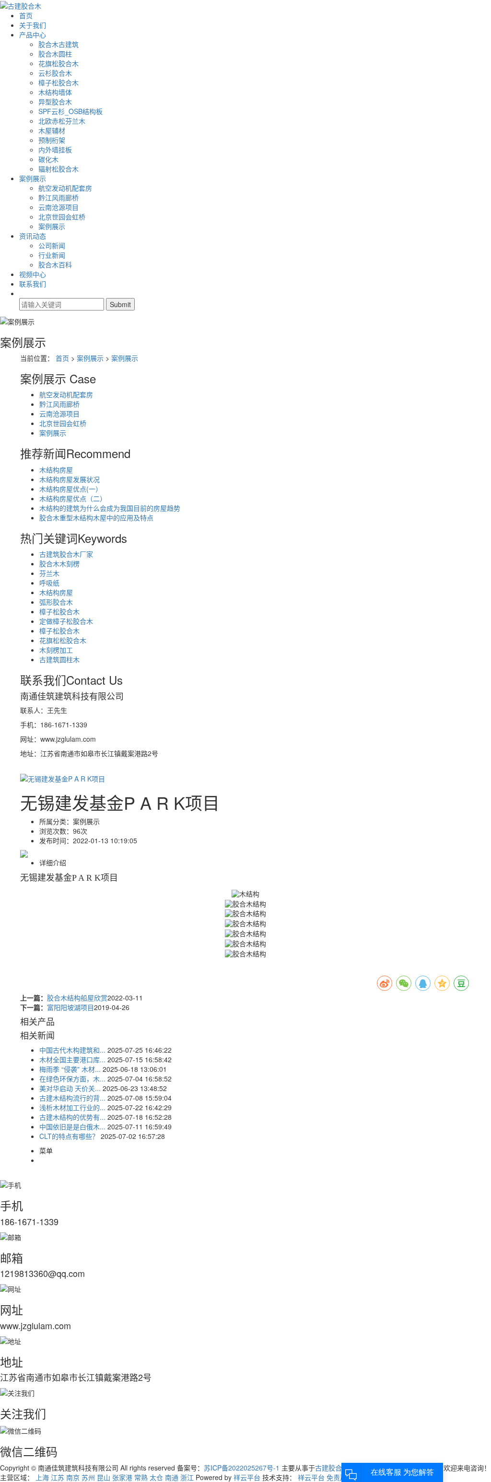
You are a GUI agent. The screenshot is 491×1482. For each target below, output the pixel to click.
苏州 (88, 1477)
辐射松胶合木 (58, 168)
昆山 (103, 1477)
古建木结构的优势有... (72, 1117)
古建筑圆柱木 (59, 659)
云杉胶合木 (55, 73)
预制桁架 (51, 140)
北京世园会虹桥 (61, 216)
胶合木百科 (55, 264)
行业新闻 (51, 255)
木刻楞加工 (56, 650)
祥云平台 (247, 1477)
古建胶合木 (332, 1467)
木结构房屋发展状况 (69, 479)
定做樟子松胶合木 (66, 621)
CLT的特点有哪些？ (69, 1136)
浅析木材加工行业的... (72, 1107)
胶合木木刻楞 (59, 563)
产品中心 (32, 34)
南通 (171, 1477)
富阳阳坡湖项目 (70, 1007)
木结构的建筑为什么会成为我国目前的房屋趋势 (109, 508)
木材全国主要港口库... (72, 1059)
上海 (42, 1477)
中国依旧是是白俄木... (72, 1126)
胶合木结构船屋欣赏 (77, 997)
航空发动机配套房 (65, 188)
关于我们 (32, 25)
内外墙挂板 (55, 149)
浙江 (187, 1477)
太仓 (156, 1477)
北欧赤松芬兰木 (61, 121)
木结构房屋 (56, 469)
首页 (26, 15)
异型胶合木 (55, 101)
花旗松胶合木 (58, 63)
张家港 (122, 1477)
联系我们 (32, 283)
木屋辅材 (51, 130)
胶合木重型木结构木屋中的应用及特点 (96, 517)
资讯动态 (32, 236)
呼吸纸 (49, 582)
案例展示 (32, 178)
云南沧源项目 (58, 207)
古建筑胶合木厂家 (66, 554)
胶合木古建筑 (58, 44)
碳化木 (48, 159)
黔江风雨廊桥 (58, 197)
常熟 (141, 1477)
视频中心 (32, 274)
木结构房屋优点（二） (72, 498)
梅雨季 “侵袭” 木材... (70, 1069)
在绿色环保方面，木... (72, 1078)
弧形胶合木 (56, 602)
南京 (73, 1477)
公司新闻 (51, 245)
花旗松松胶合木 (62, 640)
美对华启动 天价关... (70, 1088)
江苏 (57, 1477)
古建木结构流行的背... (72, 1098)
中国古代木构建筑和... (72, 1050)
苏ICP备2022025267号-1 (242, 1467)
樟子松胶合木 (58, 82)
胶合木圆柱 (55, 53)
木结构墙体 (55, 92)
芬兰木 (49, 573)
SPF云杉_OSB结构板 (70, 111)
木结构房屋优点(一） (70, 489)
